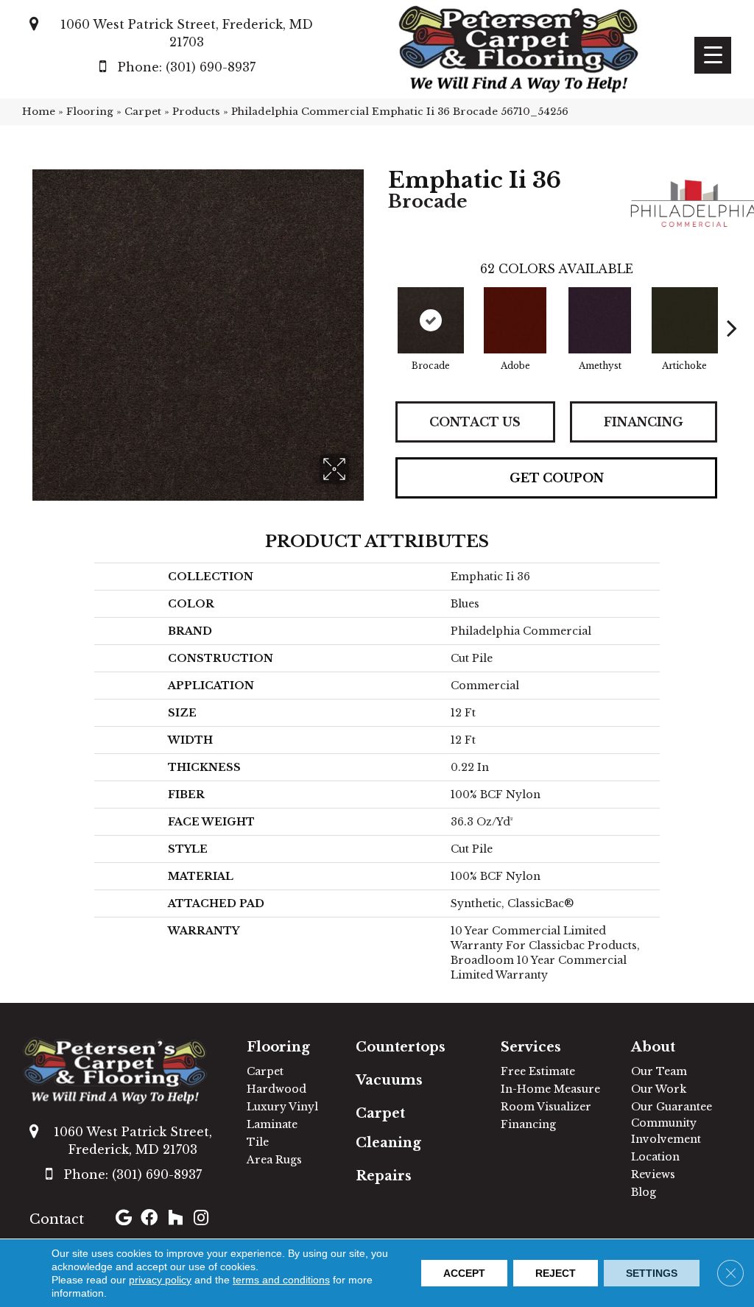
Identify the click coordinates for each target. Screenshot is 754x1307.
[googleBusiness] (124, 1219)
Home (38, 111)
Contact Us (475, 422)
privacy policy (160, 1280)
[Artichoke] (685, 320)
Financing (643, 422)
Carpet (142, 111)
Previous (381, 305)
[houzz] (175, 1219)
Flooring (89, 111)
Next (732, 305)
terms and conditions (281, 1280)
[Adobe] (515, 320)
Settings (651, 1273)
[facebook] (149, 1219)
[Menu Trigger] (712, 55)
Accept (464, 1273)
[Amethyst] (600, 320)
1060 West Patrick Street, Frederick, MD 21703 (186, 33)
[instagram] (201, 1219)
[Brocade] (431, 320)
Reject (555, 1273)
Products (196, 111)
